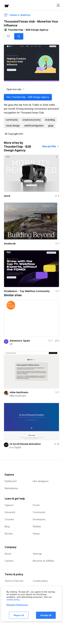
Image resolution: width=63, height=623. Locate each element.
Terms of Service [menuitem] (14, 581)
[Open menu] (58, 5)
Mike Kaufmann (18, 395)
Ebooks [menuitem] (9, 533)
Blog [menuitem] (7, 526)
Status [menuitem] (36, 533)
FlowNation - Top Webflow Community (27, 291)
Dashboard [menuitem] (10, 481)
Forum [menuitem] (36, 505)
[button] (8, 36)
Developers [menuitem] (39, 519)
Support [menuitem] (9, 505)
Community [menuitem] (39, 512)
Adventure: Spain (20, 340)
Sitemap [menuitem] (37, 553)
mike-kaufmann (19, 392)
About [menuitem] (8, 553)
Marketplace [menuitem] (11, 488)
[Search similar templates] (18, 36)
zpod (7, 196)
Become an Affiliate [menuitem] (43, 561)
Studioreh (10, 243)
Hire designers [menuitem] (40, 481)
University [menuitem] (10, 512)
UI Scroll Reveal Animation (25, 444)
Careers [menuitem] (9, 561)
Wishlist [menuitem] (37, 526)
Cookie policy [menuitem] (40, 581)
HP (11, 344)
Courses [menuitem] (9, 519)
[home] (6, 6)
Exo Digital (15, 447)
